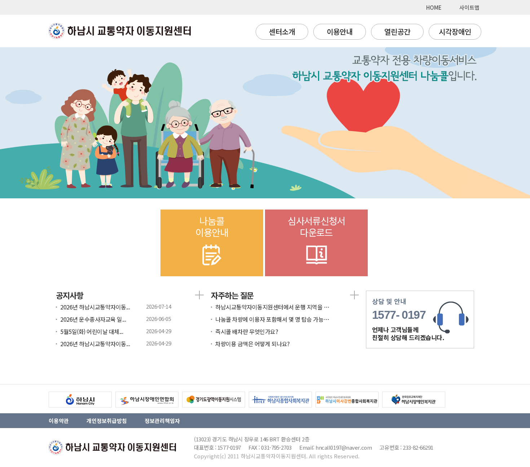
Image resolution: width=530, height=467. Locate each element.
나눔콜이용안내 (211, 226)
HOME (434, 7)
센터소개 (282, 31)
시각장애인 (455, 31)
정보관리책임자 (162, 420)
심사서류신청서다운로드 (316, 226)
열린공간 (397, 31)
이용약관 (59, 420)
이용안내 (340, 31)
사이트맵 (469, 7)
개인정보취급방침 (107, 420)
